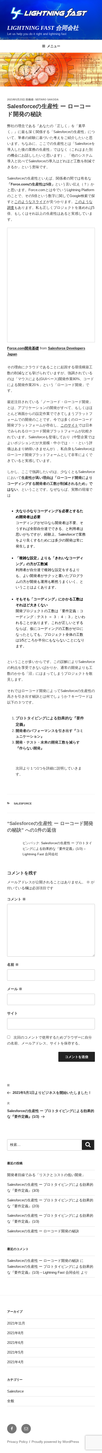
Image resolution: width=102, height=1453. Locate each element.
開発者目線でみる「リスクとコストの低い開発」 (46, 1175)
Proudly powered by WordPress (55, 1442)
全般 (10, 1401)
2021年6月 (15, 1343)
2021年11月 (16, 1323)
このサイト (69, 425)
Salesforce (23, 803)
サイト (12, 1013)
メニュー (53, 46)
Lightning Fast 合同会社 (43, 28)
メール (14, 989)
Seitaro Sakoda (47, 99)
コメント (16, 899)
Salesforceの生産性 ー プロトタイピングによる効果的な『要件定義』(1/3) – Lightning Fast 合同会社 (57, 848)
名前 (13, 965)
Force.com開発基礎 (23, 348)
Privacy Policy (17, 1442)
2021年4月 (15, 1362)
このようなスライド (30, 202)
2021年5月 (15, 1352)
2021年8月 (15, 1333)
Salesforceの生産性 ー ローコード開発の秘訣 (43, 1231)
